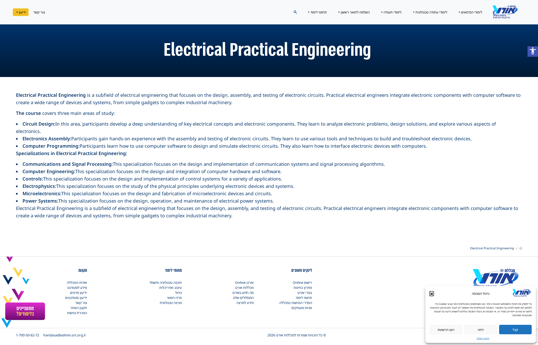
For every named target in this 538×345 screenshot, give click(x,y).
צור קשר (39, 12)
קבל (515, 330)
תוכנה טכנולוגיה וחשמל (166, 282)
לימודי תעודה (392, 12)
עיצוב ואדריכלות (170, 287)
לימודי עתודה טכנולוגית (431, 12)
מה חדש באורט (243, 292)
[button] (432, 293)
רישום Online (302, 282)
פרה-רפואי (174, 297)
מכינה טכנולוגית (171, 302)
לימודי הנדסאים (471, 12)
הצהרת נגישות (77, 312)
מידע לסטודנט (77, 287)
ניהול (178, 292)
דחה (481, 330)
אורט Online (244, 282)
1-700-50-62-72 (27, 335)
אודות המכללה (77, 282)
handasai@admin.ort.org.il (64, 335)
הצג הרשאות (446, 330)
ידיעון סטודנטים (76, 297)
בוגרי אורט (304, 292)
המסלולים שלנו (243, 297)
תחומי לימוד (318, 12)
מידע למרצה (245, 302)
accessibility (533, 51)
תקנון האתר (482, 338)
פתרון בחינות (303, 287)
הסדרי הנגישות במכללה (295, 302)
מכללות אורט (244, 287)
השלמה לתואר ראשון (355, 12)
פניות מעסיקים (301, 307)
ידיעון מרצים (78, 292)
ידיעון (22, 12)
